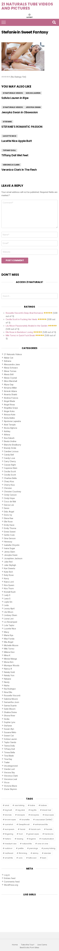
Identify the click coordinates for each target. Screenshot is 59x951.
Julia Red (8, 561)
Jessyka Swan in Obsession (19, 112)
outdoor (8, 848)
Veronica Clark (11, 164)
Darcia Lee (9, 505)
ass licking (19, 805)
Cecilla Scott (10, 475)
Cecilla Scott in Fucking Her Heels (21, 319)
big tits (34, 810)
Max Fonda (9, 638)
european (9, 829)
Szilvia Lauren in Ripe (14, 98)
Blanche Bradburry (12, 444)
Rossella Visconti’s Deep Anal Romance (24, 313)
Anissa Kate (9, 414)
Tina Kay (8, 759)
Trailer (7, 762)
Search (54, 22)
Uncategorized (11, 766)
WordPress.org (11, 885)
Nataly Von (9, 675)
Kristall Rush (10, 592)
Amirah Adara (10, 391)
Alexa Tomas (10, 371)
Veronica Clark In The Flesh (19, 170)
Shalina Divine (10, 712)
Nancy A (8, 668)
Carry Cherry (10, 461)
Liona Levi (8, 618)
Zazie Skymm (10, 789)
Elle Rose (8, 521)
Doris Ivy (8, 515)
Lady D (7, 595)
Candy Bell (9, 454)
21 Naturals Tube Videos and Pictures (27, 6)
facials (49, 829)
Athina (7, 434)
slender (47, 853)
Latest (29, 17)
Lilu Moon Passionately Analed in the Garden (27, 325)
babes (44, 805)
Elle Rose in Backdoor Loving (19, 332)
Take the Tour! (27, 945)
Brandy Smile (10, 448)
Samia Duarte (10, 705)
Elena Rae (8, 518)
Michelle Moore (11, 645)
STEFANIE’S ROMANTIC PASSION (21, 127)
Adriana (7, 361)
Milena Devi (9, 652)
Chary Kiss (9, 481)
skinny (35, 853)
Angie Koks (9, 411)
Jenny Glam (9, 552)
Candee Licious (11, 451)
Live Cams (42, 945)
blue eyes (49, 815)
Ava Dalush (9, 438)
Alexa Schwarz (11, 367)
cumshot (9, 824)
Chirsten (8, 488)
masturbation (47, 838)
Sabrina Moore (11, 699)
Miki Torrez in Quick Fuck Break (20, 335)
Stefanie (7, 121)
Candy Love (9, 458)
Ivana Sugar (9, 548)
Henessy (8, 541)
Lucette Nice (9, 136)
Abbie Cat (8, 358)
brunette (26, 819)
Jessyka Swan (33, 107)
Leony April (9, 608)
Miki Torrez (9, 648)
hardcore (49, 834)
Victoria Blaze (10, 786)
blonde (8, 815)
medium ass (10, 843)
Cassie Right (10, 465)
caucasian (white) (43, 819)
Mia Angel (8, 642)
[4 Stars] (7, 77)
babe (32, 805)
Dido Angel (9, 511)
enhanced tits (41, 824)
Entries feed (9, 878)
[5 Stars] (9, 77)
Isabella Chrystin (11, 545)
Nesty (6, 682)
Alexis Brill (8, 374)
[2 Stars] (4, 77)
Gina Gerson (10, 538)
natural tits (27, 843)
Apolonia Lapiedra (12, 421)
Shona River (9, 715)
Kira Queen (9, 585)
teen (44, 857)
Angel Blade (9, 401)
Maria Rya (8, 635)
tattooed (32, 857)
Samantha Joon (11, 702)
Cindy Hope (9, 498)
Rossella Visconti (12, 695)
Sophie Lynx (9, 722)
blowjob (21, 815)
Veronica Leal (10, 779)
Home (15, 945)
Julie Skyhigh (10, 565)
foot (21, 834)
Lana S (7, 598)
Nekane (7, 679)
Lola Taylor (9, 625)
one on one (42, 843)
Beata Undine (10, 441)
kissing (20, 838)
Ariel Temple (10, 424)
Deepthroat (24, 824)
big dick (21, 810)
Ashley (7, 431)
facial (22, 829)
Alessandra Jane (12, 364)
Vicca (6, 782)
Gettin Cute (9, 535)
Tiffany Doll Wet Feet (14, 155)
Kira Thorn (9, 588)
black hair (46, 810)
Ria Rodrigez (10, 689)
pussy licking (49, 848)
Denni (6, 508)
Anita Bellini (9, 418)
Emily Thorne (10, 528)
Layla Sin (8, 602)
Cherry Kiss (9, 485)
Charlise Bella (10, 478)
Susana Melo (10, 732)
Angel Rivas (9, 404)
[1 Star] (2, 77)
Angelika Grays (11, 408)
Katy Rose (9, 575)
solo (21, 857)
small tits (9, 857)
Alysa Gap (8, 384)
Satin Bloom (9, 709)
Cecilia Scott (10, 471)
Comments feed (11, 881)
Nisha (6, 685)
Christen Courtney (12, 491)
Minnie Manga (10, 659)
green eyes (33, 834)
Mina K (7, 655)
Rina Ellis (8, 692)
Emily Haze (9, 525)
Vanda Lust (9, 769)
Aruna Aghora (10, 428)
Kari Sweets (9, 568)
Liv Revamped (10, 622)
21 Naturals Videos (13, 93)
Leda (6, 605)
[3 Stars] (6, 77)
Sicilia (6, 719)
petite (21, 848)
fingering (9, 834)
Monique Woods (11, 665)
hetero (8, 838)
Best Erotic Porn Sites (29, 947)
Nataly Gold (9, 672)
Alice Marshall (10, 381)
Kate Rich (8, 572)
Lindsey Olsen (10, 615)
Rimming (23, 853)
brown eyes (10, 819)
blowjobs (35, 815)
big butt (8, 810)
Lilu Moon (8, 612)
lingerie (32, 838)
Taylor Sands (10, 742)
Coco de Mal (10, 501)
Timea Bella (9, 752)
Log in (7, 875)
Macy (6, 632)
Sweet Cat (9, 735)
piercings (33, 848)
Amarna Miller (10, 388)
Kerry (6, 578)
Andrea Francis (11, 398)
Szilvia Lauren (33, 93)
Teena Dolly (9, 745)
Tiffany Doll (9, 150)
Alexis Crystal (10, 378)
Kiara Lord (9, 582)
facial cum (36, 829)
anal (7, 805)
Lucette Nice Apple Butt (16, 141)
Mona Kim (8, 662)
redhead (9, 853)
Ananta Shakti (10, 394)
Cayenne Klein (10, 468)
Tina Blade (9, 755)
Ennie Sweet (9, 531)
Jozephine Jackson (13, 558)
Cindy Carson (10, 495)
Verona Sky (9, 772)
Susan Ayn (9, 729)
